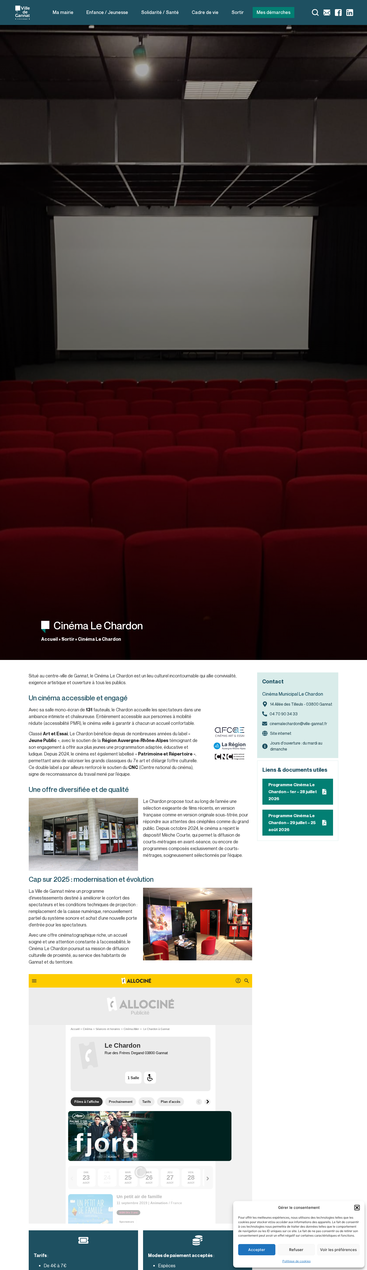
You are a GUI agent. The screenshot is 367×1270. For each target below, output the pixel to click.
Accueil (49, 639)
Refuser (296, 1249)
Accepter (256, 1249)
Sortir (67, 639)
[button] (357, 1207)
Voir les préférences (338, 1249)
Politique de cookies (296, 1261)
